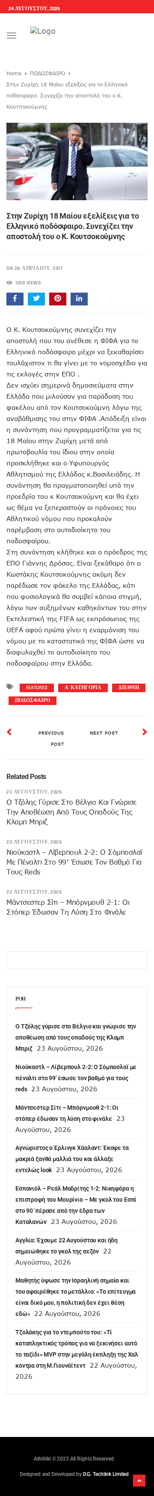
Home (13, 73)
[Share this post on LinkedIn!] (79, 299)
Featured (36, 687)
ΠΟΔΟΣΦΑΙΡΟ (47, 73)
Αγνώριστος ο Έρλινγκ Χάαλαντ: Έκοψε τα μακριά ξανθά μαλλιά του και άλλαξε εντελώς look (72, 1158)
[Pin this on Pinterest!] (57, 299)
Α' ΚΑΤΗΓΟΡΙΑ (83, 687)
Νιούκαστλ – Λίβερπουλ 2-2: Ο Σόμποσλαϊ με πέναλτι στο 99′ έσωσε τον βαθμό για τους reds (74, 862)
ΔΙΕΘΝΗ (128, 687)
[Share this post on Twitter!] (36, 299)
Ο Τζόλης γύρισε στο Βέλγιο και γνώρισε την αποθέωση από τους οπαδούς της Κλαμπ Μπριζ (71, 812)
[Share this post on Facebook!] (15, 299)
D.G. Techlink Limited (106, 1474)
